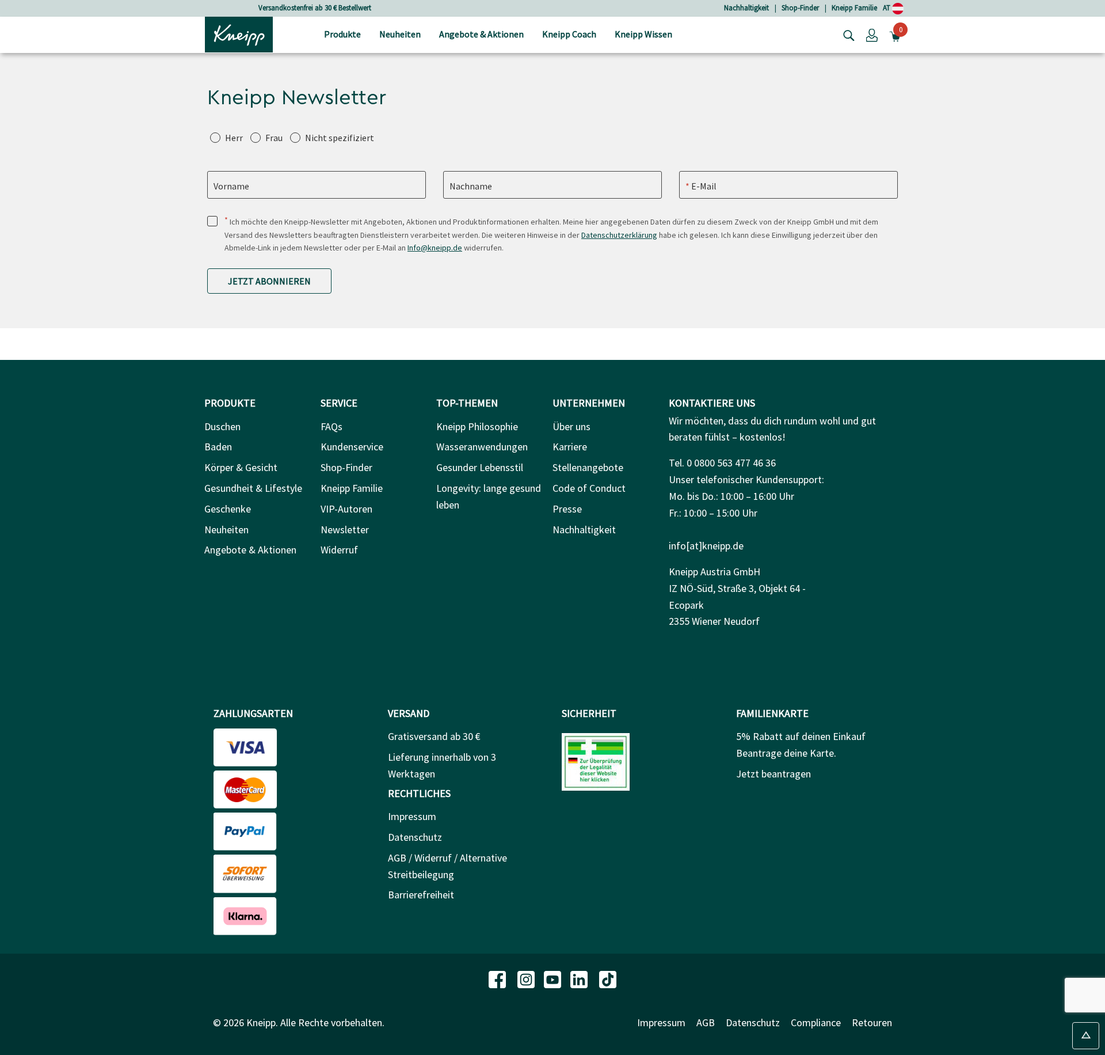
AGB (705, 1022)
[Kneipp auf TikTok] (607, 978)
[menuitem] (342, 35)
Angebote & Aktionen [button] (481, 34)
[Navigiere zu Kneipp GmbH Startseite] (239, 33)
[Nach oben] (1085, 1035)
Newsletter (345, 529)
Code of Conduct (589, 488)
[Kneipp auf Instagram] (527, 978)
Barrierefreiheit (421, 894)
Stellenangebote (587, 467)
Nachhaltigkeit (746, 8)
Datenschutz (415, 837)
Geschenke (227, 508)
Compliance (816, 1022)
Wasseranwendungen (482, 446)
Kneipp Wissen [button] (643, 34)
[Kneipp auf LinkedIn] (580, 978)
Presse (567, 508)
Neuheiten (226, 529)
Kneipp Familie (854, 8)
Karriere (569, 446)
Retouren (872, 1022)
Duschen (222, 426)
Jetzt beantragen (773, 773)
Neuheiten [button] (400, 34)
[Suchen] (846, 34)
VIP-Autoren (346, 508)
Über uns (571, 426)
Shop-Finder (800, 8)
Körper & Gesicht (240, 467)
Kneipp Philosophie (477, 426)
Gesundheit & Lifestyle (253, 488)
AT (887, 8)
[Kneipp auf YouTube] (553, 978)
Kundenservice (352, 446)
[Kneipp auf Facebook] (498, 978)
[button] (872, 34)
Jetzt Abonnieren (269, 281)
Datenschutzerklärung (619, 235)
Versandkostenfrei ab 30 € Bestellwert (314, 8)
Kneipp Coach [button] (569, 34)
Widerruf (339, 549)
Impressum (412, 816)
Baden (218, 446)
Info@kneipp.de (434, 247)
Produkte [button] (342, 34)
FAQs (331, 426)
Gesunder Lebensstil (479, 467)
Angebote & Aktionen (250, 549)
